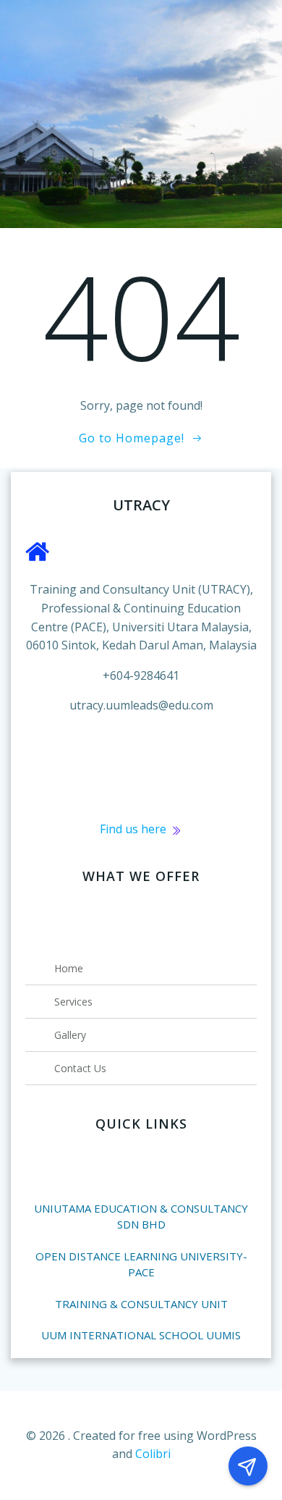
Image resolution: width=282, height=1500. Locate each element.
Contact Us (80, 1068)
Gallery (70, 1035)
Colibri (153, 1454)
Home (68, 968)
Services (73, 1001)
